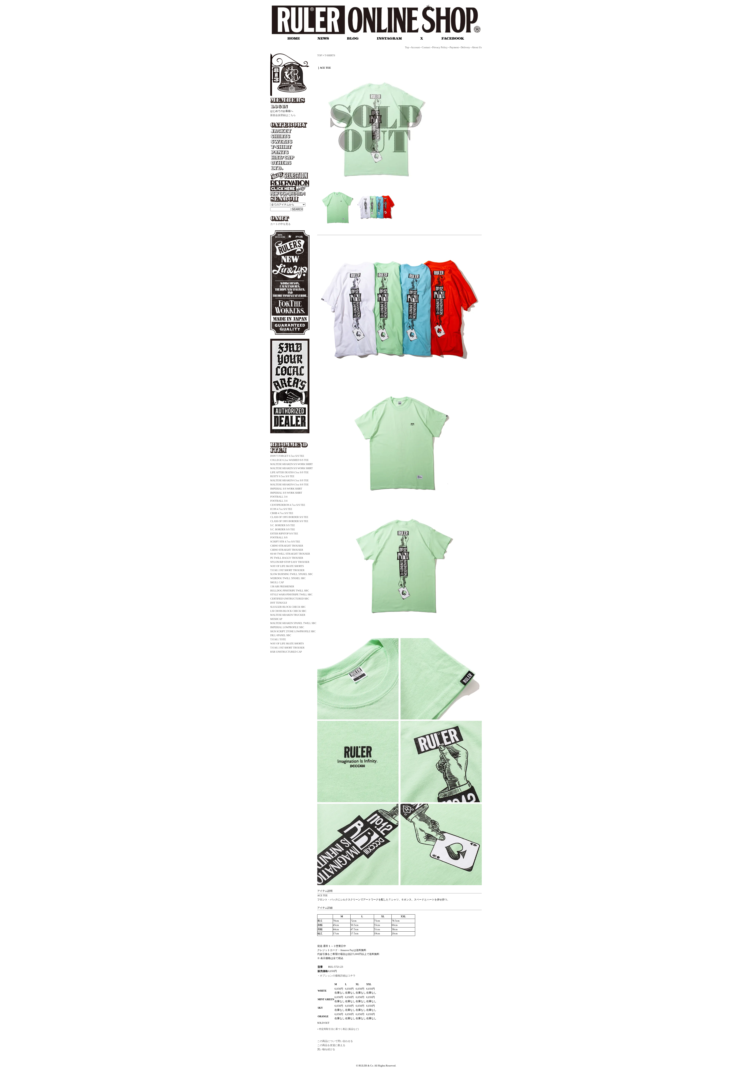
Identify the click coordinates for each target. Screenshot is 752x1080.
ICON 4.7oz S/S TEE (281, 509)
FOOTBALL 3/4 (278, 496)
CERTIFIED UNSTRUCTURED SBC (289, 598)
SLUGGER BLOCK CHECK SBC (288, 606)
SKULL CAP (277, 582)
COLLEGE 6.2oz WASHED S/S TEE (289, 460)
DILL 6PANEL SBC (280, 635)
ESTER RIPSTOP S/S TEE (284, 533)
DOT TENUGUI (278, 602)
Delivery (465, 47)
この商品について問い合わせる (335, 1041)
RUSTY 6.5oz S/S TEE (282, 476)
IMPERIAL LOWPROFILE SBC (287, 627)
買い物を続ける (326, 1049)
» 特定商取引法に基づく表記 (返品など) (338, 1029)
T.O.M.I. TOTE (278, 639)
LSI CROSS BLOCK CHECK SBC (288, 610)
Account (415, 47)
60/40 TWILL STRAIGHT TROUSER (290, 553)
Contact (426, 47)
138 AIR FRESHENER (282, 586)
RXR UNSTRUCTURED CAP (286, 651)
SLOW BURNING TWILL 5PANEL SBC (291, 574)
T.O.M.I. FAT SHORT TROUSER (287, 570)
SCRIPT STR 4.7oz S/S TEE (285, 541)
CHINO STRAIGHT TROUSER (286, 545)
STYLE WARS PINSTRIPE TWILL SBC (291, 594)
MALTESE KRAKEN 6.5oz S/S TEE (289, 480)
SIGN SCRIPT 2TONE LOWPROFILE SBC (293, 631)
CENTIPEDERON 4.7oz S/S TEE (287, 504)
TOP (319, 55)
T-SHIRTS (329, 55)
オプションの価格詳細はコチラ (337, 975)
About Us (477, 47)
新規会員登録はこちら (283, 115)
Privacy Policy (440, 47)
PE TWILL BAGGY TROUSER (286, 557)
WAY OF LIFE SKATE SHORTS (287, 566)
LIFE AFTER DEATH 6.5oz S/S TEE (289, 472)
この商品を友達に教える (331, 1045)
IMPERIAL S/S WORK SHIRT (286, 488)
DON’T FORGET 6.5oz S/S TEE (287, 455)
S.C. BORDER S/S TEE (282, 525)
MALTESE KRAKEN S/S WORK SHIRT (291, 464)
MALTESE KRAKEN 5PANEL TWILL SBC (293, 623)
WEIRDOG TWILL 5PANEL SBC (288, 578)
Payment (454, 47)
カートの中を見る (280, 224)
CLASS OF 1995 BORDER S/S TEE (289, 517)
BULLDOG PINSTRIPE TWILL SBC (289, 590)
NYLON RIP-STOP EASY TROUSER (289, 561)
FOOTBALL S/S (278, 537)
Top (407, 47)
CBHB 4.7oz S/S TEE (281, 513)
